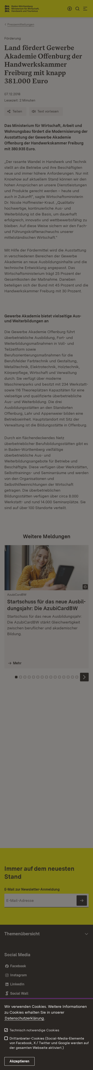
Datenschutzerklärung (24, 1018)
